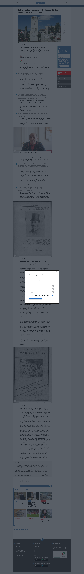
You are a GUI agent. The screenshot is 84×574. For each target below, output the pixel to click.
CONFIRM (35, 298)
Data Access (42, 301)
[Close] (57, 272)
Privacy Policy (47, 301)
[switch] (53, 286)
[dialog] (42, 287)
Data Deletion (37, 301)
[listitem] (42, 284)
